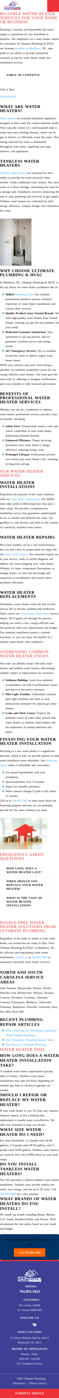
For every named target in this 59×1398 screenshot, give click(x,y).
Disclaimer (19, 1383)
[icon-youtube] (29, 1325)
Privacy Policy (38, 1383)
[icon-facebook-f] (24, 1325)
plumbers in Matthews (27, 48)
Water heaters (8, 118)
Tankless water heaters (13, 172)
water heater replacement (35, 613)
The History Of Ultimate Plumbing (26, 1044)
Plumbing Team (24, 294)
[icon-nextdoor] (34, 1325)
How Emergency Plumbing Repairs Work (30, 1039)
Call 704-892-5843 (30, 1252)
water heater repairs (16, 554)
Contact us (21, 957)
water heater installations (25, 499)
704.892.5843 (8, 96)
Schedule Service (29, 1393)
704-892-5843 (8, 1194)
